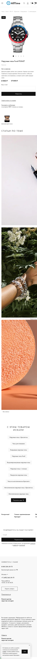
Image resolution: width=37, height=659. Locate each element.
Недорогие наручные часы (18, 475)
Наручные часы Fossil (18, 456)
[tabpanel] (18, 34)
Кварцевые (24, 11)
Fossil (7, 11)
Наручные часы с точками (18, 469)
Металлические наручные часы (18, 494)
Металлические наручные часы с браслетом (18, 488)
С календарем (32, 11)
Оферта (4, 635)
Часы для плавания (18, 444)
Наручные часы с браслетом (18, 437)
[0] (31, 3)
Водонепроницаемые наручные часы (18, 462)
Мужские (16, 11)
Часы (2, 11)
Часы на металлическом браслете (18, 481)
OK (25, 652)
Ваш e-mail (4, 84)
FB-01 (11, 11)
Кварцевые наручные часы (18, 450)
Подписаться (18, 540)
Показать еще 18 (18, 500)
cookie (4, 651)
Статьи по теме (12, 130)
